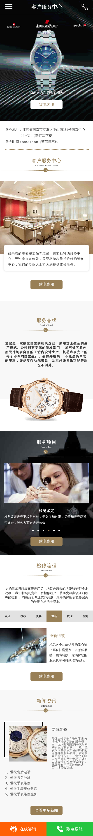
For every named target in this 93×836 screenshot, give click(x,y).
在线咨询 (28, 829)
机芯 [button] (23, 616)
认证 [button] (7, 616)
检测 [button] (85, 616)
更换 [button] (39, 616)
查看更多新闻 (46, 810)
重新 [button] (54, 616)
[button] (33, 530)
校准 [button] (69, 616)
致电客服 (46, 104)
